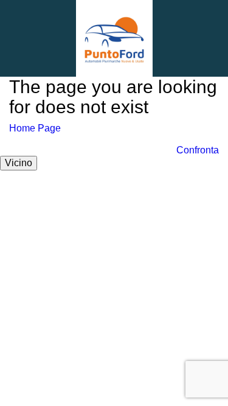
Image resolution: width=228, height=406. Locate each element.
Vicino (18, 163)
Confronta (197, 150)
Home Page (35, 128)
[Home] (114, 37)
